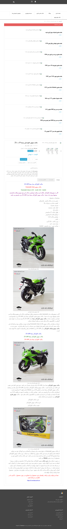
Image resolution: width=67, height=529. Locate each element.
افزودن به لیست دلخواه (31, 162)
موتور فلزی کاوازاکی (34, 316)
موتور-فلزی (30, 175)
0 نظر (31, 145)
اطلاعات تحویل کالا (59, 499)
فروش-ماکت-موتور (31, 172)
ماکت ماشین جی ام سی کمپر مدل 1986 (53, 54)
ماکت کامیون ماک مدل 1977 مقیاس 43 (53, 131)
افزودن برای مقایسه (22, 162)
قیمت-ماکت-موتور (23, 172)
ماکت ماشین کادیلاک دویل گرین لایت (54, 32)
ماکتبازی (12, 174)
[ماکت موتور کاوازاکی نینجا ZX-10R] (50, 143)
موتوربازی (9, 174)
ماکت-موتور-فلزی (23, 175)
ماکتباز (16, 174)
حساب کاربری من (59, 512)
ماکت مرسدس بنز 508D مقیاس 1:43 (53, 109)
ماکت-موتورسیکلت (24, 171)
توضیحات (58, 179)
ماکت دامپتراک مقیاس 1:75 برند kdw (53, 98)
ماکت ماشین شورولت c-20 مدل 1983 (53, 65)
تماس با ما (30, 512)
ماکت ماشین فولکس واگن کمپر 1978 (53, 43)
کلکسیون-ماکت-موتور (15, 175)
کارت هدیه (30, 501)
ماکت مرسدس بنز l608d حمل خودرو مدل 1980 (51, 120)
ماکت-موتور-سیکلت (15, 171)
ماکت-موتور (30, 171)
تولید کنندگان (29, 499)
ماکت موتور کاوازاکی (53, 390)
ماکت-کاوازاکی (16, 172)
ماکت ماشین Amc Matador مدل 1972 (53, 87)
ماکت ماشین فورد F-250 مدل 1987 (54, 76)
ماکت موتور (55, 451)
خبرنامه (60, 519)
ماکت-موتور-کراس (30, 174)
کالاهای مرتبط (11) (42, 179)
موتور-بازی (35, 175)
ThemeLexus (22, 525)
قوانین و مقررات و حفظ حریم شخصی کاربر (54, 501)
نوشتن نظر (27, 145)
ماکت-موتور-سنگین (22, 174)
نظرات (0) (51, 179)
